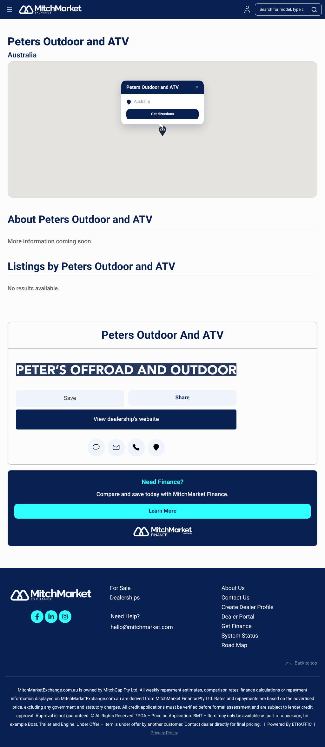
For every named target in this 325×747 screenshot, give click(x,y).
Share (182, 398)
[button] (162, 135)
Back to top (306, 663)
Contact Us (235, 597)
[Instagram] (65, 616)
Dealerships (125, 597)
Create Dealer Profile (248, 607)
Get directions (162, 114)
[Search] (314, 9)
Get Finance (237, 626)
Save (70, 398)
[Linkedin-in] (51, 616)
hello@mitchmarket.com (141, 627)
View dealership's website (126, 419)
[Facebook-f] (37, 616)
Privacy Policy (164, 733)
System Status (240, 635)
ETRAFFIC (303, 724)
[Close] (197, 87)
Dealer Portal (238, 616)
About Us (233, 588)
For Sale (120, 588)
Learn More (162, 511)
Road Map (234, 645)
